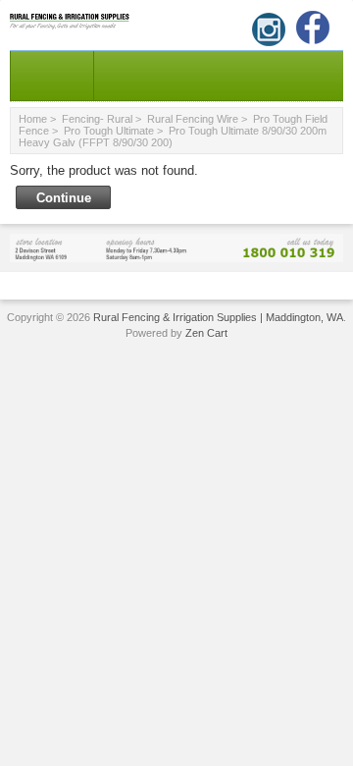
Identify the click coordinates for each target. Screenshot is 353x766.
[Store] (176, 247)
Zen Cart (206, 333)
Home (33, 119)
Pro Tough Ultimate (109, 131)
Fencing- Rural (97, 119)
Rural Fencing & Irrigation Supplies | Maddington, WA (218, 317)
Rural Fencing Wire (192, 119)
